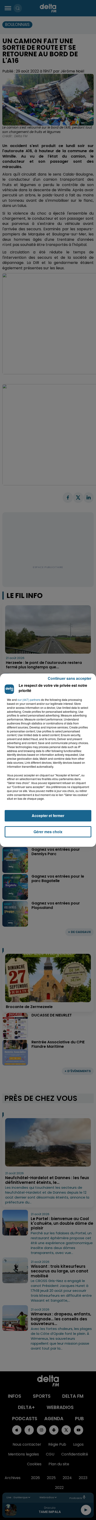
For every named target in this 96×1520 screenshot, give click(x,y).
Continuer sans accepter (69, 678)
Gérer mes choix (48, 831)
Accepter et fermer (48, 815)
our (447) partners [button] (28, 700)
